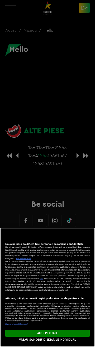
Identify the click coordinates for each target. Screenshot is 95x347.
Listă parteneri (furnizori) (16, 324)
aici (41, 278)
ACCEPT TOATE (47, 333)
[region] (47, 287)
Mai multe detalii (23, 258)
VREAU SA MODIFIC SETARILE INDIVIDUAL (47, 339)
